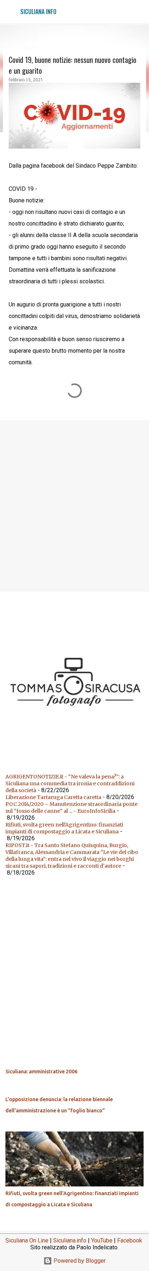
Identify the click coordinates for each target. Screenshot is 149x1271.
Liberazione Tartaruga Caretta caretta (53, 797)
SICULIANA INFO (38, 11)
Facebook (129, 1240)
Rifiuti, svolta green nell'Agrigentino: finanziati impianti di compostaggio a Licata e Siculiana (64, 828)
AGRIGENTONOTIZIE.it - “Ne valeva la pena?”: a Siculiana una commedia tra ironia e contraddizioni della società (70, 783)
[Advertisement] (74, 505)
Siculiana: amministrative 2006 (41, 1071)
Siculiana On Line (26, 1240)
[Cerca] (139, 11)
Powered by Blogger (79, 1260)
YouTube (101, 1240)
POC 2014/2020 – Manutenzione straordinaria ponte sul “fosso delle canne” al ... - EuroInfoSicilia (71, 807)
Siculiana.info (69, 1240)
